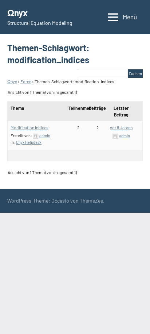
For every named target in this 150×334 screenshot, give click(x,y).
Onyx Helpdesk (29, 142)
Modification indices (29, 127)
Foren (25, 81)
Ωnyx (17, 12)
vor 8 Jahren (121, 127)
